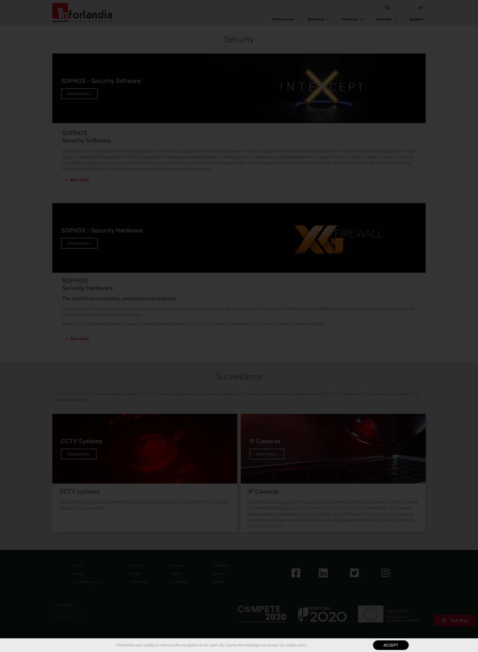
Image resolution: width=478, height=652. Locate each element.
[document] (239, 326)
